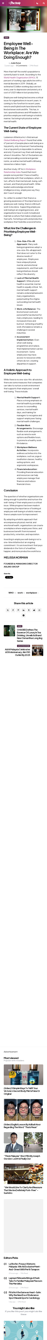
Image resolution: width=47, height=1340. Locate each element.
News (6, 37)
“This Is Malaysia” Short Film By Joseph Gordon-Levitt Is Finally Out (22, 1157)
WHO (12, 592)
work (21, 592)
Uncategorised (23, 646)
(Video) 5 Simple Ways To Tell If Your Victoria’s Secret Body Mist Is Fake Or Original (22, 1091)
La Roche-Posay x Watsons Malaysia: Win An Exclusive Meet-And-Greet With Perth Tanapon (24, 1266)
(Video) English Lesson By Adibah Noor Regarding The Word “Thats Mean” (22, 1126)
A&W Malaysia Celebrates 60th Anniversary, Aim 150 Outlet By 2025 (17, 652)
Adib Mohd (16, 63)
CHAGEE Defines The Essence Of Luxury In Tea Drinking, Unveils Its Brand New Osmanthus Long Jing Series (29, 635)
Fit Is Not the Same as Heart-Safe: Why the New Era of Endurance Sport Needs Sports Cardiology (25, 1295)
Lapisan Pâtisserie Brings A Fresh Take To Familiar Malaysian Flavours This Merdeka (25, 1280)
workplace (32, 592)
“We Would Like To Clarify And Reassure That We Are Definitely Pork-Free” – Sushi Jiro (23, 1190)
